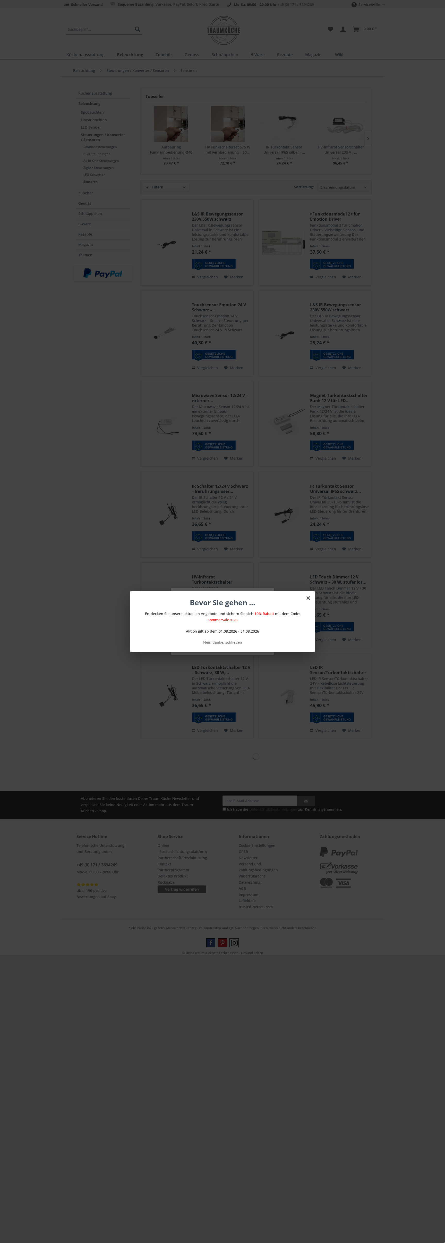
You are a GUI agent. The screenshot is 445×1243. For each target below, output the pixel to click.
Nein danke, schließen (222, 642)
